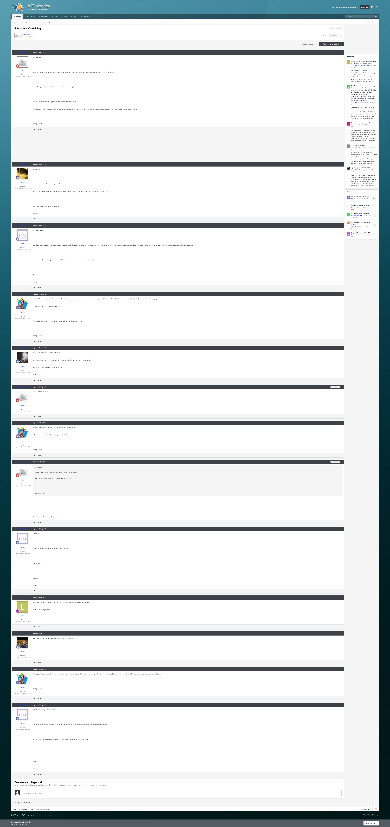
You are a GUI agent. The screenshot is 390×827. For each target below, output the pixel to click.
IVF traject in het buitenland (360, 213)
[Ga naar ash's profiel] (348, 206)
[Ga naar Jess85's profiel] (348, 86)
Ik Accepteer (371, 823)
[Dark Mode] (376, 7)
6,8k (23, 655)
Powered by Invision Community (369, 816)
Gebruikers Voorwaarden (19, 824)
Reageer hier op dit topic (331, 44)
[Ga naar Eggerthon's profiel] (348, 146)
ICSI (31, 36)
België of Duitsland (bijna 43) (360, 233)
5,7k (23, 370)
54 (23, 74)
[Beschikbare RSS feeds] (375, 809)
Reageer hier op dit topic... (34, 793)
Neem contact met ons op (40, 816)
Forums (18, 16)
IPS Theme (14, 814)
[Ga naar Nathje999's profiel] (348, 168)
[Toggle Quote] (36, 467)
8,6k (23, 186)
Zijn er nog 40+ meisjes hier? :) (361, 168)
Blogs (65, 16)
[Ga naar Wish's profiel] (22, 357)
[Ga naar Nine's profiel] (22, 303)
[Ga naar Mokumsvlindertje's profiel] (348, 214)
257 (23, 620)
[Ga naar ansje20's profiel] (348, 223)
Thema (19, 816)
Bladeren (86, 16)
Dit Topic (369, 16)
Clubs (56, 16)
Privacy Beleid (27, 816)
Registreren (364, 7)
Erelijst (74, 16)
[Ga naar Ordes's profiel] (348, 234)
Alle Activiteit (31, 16)
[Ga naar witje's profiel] (22, 642)
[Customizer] (372, 7)
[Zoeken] (376, 16)
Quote (39, 129)
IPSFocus (22, 814)
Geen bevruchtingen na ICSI (360, 123)
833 (23, 316)
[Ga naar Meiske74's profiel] (22, 235)
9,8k (23, 248)
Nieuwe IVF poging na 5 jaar (360, 205)
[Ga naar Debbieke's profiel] (16, 35)
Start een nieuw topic (308, 44)
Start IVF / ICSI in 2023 (359, 145)
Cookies (52, 816)
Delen (324, 35)
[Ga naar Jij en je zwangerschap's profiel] (348, 62)
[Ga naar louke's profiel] (22, 607)
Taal (12, 816)
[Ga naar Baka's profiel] (348, 124)
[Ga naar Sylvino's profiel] (22, 173)
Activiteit (44, 16)
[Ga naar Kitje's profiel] (348, 197)
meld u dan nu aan (79, 785)
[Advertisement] (49, 148)
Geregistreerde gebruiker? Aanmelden (345, 7)
